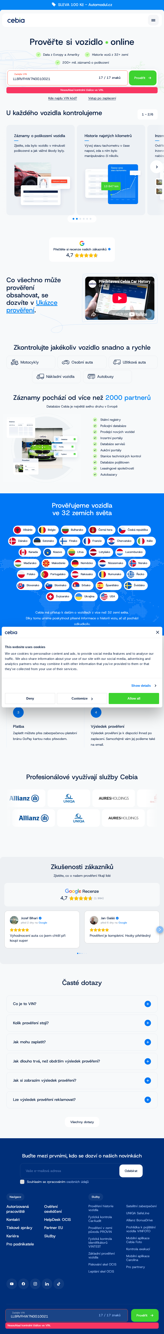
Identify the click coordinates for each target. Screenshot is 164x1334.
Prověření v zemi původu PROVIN (100, 1230)
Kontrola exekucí (138, 1249)
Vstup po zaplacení (102, 98)
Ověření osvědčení (53, 1209)
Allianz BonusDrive (139, 1220)
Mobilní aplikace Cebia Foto (137, 1240)
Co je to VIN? (24, 1003)
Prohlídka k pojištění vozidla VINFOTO (140, 1229)
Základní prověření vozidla (101, 1255)
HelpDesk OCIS (57, 1219)
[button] (4, 929)
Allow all (133, 698)
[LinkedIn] (47, 1283)
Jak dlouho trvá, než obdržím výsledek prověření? (56, 1061)
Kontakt (13, 1219)
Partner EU (53, 1227)
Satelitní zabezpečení (141, 1206)
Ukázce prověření (31, 306)
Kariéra (12, 1236)
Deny (30, 698)
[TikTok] (58, 1283)
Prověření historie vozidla (100, 1208)
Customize (80, 698)
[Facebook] (23, 1283)
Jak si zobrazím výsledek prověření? (44, 1080)
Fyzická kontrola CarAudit (100, 1219)
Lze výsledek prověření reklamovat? (44, 1099)
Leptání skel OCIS (101, 1271)
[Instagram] (35, 1283)
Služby (50, 1236)
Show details (141, 685)
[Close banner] (157, 632)
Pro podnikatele (20, 1244)
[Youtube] (11, 1283)
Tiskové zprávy (19, 1227)
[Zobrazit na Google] (14, 920)
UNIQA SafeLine (137, 1213)
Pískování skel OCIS (102, 1264)
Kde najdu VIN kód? (62, 98)
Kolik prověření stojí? (31, 1023)
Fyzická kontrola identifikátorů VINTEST (100, 1243)
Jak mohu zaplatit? (29, 1042)
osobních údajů (77, 1182)
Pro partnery (135, 1267)
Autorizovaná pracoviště (17, 1209)
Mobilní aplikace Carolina (137, 1258)
